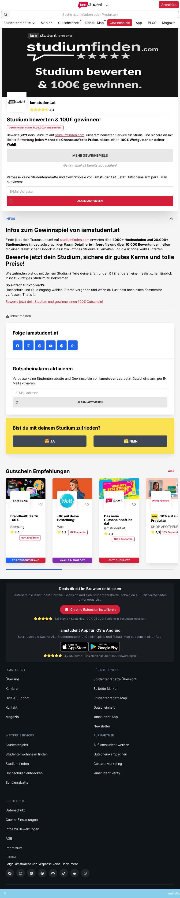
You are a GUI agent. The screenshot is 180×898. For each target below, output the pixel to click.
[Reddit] (74, 873)
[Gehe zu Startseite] (90, 5)
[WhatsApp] (85, 873)
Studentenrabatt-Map (110, 698)
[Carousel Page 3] (146, 569)
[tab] (90, 257)
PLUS (152, 23)
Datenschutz (15, 810)
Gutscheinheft (68, 23)
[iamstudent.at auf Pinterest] (40, 346)
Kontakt (11, 707)
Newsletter (102, 726)
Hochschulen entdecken (24, 773)
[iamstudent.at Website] (73, 346)
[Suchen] (6, 14)
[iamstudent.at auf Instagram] (29, 346)
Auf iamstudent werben (111, 745)
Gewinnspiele (120, 23)
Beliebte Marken (106, 688)
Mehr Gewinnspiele (90, 155)
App (139, 23)
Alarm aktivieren (90, 201)
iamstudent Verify (107, 773)
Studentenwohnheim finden (27, 754)
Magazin (168, 23)
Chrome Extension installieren (93, 609)
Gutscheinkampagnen (110, 754)
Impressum (14, 848)
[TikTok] (64, 873)
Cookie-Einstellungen (22, 820)
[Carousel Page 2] (90, 569)
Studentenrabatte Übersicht (115, 679)
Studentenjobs (17, 745)
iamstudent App (106, 717)
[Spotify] (31, 873)
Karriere (12, 688)
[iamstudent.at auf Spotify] (62, 346)
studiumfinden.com (69, 135)
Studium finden (17, 764)
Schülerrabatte (17, 782)
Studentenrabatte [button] (18, 23)
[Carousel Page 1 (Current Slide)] (34, 569)
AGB (9, 838)
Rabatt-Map (94, 23)
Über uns (12, 679)
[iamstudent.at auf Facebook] (18, 346)
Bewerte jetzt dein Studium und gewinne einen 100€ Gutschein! (54, 301)
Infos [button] (10, 218)
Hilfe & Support (17, 698)
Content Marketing (108, 764)
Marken (46, 23)
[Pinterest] (42, 873)
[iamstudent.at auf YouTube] (51, 346)
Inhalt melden (20, 316)
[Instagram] (20, 873)
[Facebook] (10, 873)
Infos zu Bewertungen (22, 829)
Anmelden (168, 5)
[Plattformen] (107, 5)
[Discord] (53, 873)
